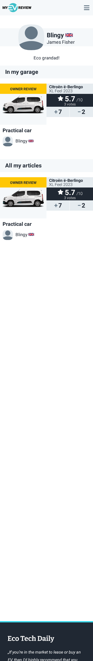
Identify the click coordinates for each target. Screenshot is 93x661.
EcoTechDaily (31, 639)
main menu (86, 5)
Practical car (17, 130)
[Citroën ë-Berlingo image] (23, 104)
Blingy (21, 141)
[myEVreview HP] (18, 10)
